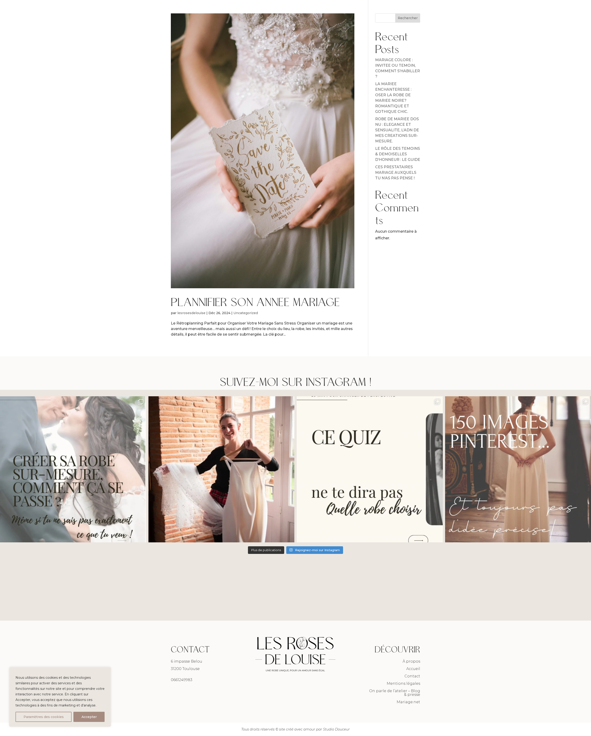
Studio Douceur (336, 729)
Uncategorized (245, 313)
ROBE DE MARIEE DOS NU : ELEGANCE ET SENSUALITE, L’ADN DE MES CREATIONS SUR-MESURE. (397, 130)
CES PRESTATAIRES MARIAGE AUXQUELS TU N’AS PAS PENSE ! (395, 172)
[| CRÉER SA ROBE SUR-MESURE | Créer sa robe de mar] (73, 469)
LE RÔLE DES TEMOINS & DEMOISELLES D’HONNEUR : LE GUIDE (397, 154)
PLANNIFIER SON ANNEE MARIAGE (255, 301)
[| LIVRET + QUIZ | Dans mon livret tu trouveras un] (370, 469)
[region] (60, 697)
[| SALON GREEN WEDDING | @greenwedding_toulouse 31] (221, 469)
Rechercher (408, 18)
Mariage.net (408, 702)
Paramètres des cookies (44, 717)
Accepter (89, 717)
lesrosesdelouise (191, 313)
